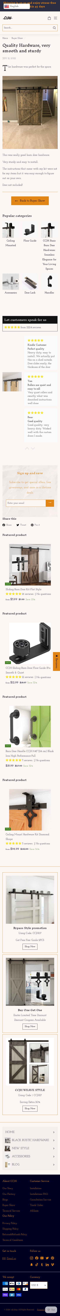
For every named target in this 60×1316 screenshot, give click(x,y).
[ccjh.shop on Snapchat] (31, 1264)
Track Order (36, 1205)
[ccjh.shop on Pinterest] (52, 1258)
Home (5, 38)
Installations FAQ (39, 1194)
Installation (35, 1188)
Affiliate (34, 1211)
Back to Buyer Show (32, 200)
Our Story (7, 1188)
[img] (12, 327)
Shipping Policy (10, 1229)
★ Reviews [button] (56, 661)
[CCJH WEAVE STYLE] (30, 1062)
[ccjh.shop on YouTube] (42, 1258)
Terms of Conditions (12, 1240)
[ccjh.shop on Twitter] (47, 1258)
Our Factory (8, 1194)
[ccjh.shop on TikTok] (36, 1264)
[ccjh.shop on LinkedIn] (47, 1264)
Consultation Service (40, 1199)
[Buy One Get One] (30, 982)
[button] (14, 594)
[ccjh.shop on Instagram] (31, 1258)
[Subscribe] (50, 503)
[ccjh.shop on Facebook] (36, 1258)
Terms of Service (11, 1211)
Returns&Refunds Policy (14, 1234)
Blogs (5, 1199)
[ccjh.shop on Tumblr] (42, 1264)
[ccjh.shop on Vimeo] (52, 1264)
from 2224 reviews (31, 327)
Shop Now (30, 946)
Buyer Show (17, 38)
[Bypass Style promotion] (30, 900)
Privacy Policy (9, 1223)
